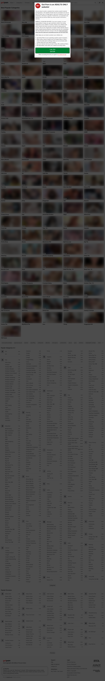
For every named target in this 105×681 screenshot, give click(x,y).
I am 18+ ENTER (53, 50)
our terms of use (62, 54)
